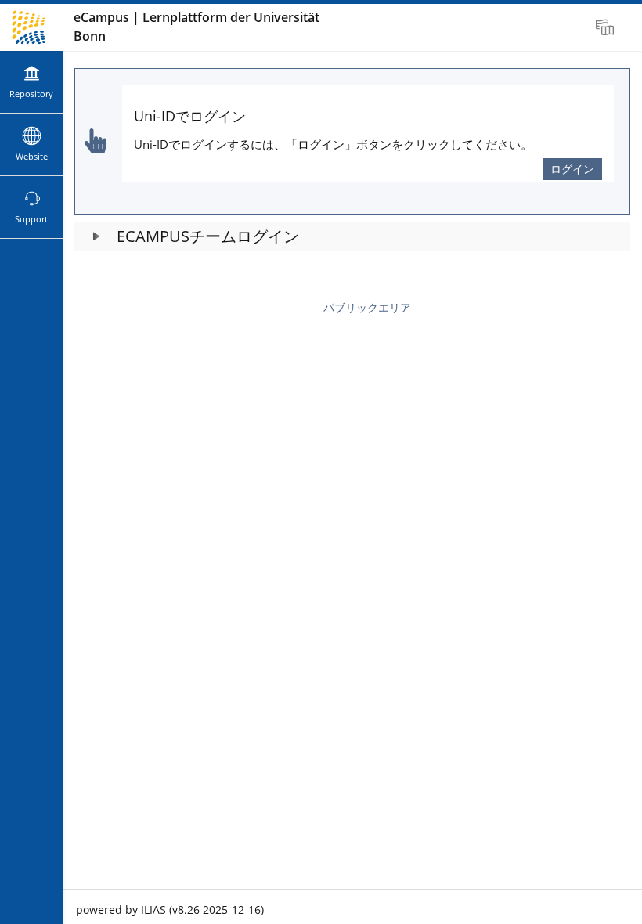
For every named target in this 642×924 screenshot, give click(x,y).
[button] (352, 236)
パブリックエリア (367, 307)
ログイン (572, 168)
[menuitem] (606, 27)
